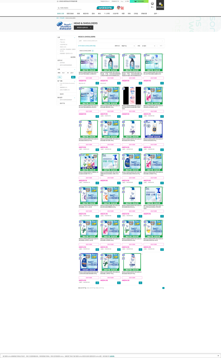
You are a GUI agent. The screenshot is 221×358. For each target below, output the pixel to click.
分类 (58, 37)
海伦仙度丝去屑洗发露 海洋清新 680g (110, 139)
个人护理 (107, 13)
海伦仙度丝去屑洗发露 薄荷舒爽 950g (110, 106)
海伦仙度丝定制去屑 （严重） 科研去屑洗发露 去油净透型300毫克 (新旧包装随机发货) (132, 74)
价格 (58, 69)
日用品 (136, 13)
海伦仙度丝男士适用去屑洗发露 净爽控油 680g (131, 172)
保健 (78, 13)
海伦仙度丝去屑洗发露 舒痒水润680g (131, 139)
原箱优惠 (144, 13)
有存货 (62, 94)
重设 (59, 77)
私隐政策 (112, 356)
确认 (73, 77)
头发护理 (115, 13)
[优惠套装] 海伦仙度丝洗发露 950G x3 (88, 172)
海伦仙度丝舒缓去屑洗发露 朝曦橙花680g (110, 206)
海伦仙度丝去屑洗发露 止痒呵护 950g (110, 272)
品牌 (155, 13)
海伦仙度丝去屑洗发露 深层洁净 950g (131, 272)
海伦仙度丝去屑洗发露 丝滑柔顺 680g (110, 239)
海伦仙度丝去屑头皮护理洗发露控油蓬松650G (153, 73)
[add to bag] (97, 83)
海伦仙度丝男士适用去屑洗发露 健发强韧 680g (88, 272)
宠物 (129, 13)
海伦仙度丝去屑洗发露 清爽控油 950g (88, 139)
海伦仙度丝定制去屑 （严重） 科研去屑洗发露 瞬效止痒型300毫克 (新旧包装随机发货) (110, 74)
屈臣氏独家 (70, 13)
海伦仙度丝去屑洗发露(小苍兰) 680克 (88, 206)
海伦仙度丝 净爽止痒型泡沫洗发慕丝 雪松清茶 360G (153, 207)
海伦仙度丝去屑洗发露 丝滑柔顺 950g (153, 172)
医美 (93, 13)
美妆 (99, 13)
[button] (160, 5)
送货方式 (59, 60)
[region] (110, 356)
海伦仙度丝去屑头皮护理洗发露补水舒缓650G (88, 73)
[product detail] (89, 62)
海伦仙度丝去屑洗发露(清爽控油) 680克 (153, 239)
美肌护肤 (86, 13)
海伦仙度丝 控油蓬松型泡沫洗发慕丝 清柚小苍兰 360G (110, 173)
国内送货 (59, 97)
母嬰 (123, 13)
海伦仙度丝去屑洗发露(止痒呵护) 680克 (88, 239)
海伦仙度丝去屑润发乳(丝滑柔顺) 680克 (153, 106)
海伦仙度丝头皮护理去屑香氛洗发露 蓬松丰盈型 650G (131, 107)
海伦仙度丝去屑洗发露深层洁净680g (131, 206)
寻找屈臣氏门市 (115, 1)
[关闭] (218, 356)
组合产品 (62, 103)
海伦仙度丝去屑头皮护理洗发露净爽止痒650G (88, 106)
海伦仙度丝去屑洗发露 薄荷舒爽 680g (131, 239)
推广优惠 (59, 81)
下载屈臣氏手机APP (105, 1)
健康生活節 (60, 13)
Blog (122, 1)
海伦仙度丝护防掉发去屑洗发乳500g (153, 139)
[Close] (92, 51)
